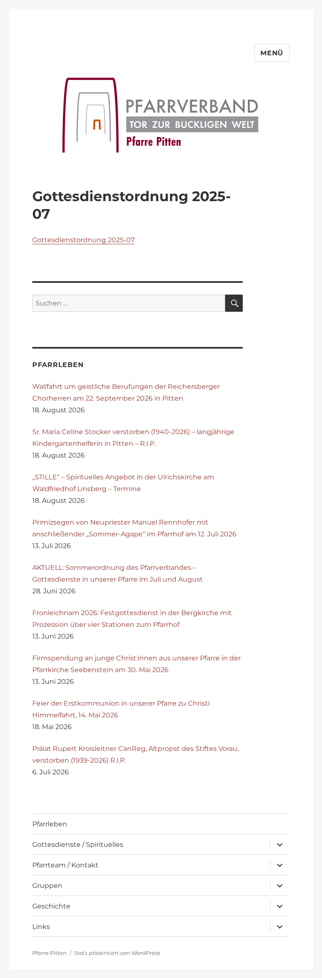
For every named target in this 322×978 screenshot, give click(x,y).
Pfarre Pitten (49, 953)
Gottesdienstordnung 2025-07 (83, 240)
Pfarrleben (49, 824)
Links (41, 927)
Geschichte (51, 906)
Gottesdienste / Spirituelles (77, 845)
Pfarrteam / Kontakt (65, 865)
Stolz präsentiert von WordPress (117, 953)
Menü (271, 53)
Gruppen (47, 886)
